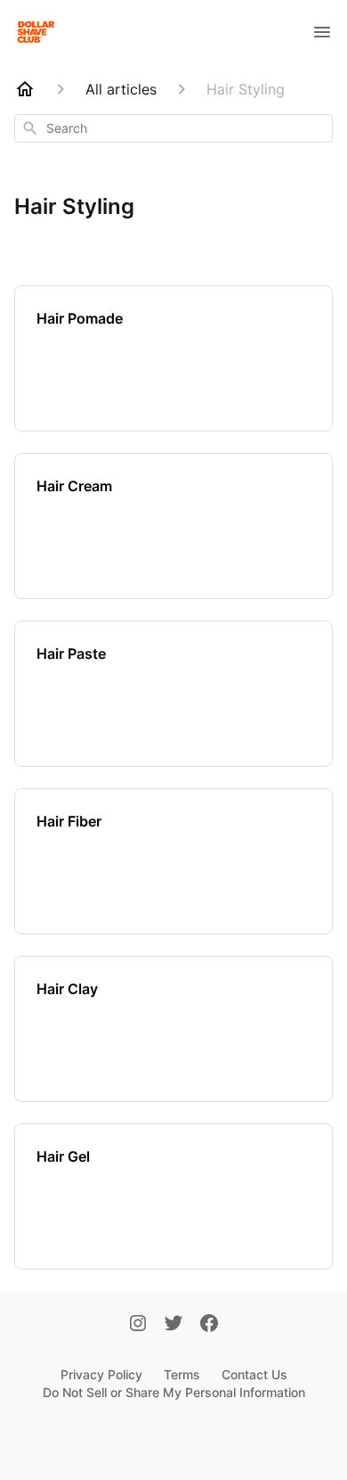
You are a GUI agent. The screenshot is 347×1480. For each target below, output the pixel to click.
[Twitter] (173, 1324)
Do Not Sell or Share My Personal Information (174, 1392)
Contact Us (254, 1374)
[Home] (25, 89)
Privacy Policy (101, 1374)
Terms (182, 1374)
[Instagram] (138, 1324)
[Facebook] (209, 1324)
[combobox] (173, 128)
